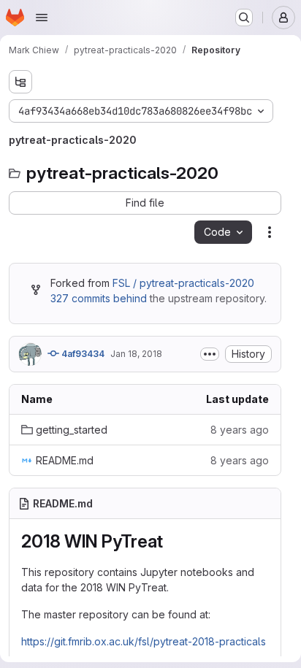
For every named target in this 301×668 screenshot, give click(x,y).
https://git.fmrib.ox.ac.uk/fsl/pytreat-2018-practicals (143, 641)
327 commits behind (98, 298)
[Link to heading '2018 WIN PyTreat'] (172, 541)
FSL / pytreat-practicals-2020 (183, 283)
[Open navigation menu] (41, 17)
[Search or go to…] (244, 17)
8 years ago (239, 429)
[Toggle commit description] (209, 354)
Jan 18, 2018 (136, 353)
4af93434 (81, 353)
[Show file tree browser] (20, 81)
